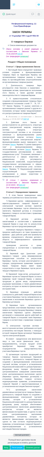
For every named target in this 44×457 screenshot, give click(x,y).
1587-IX (26, 119)
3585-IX (22, 185)
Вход (6, 448)
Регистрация (17, 448)
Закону (39, 137)
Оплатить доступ (33, 448)
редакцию (24, 56)
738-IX (19, 54)
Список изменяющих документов (23, 45)
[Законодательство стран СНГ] (5, 4)
